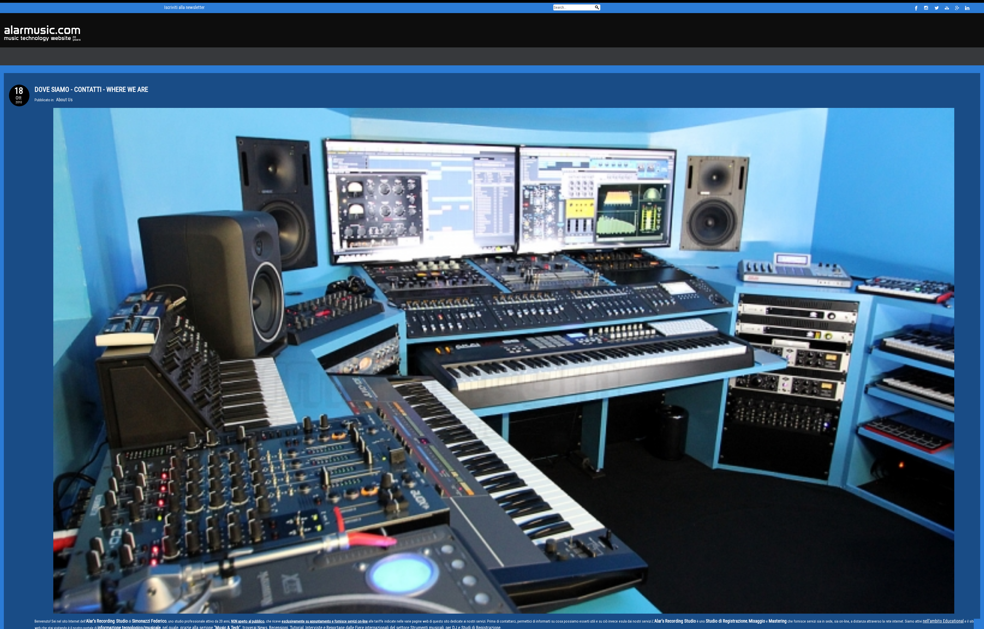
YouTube (947, 8)
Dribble (926, 8)
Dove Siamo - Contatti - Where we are (81, 87)
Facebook (916, 8)
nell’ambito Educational (908, 617)
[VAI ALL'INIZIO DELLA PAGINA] (976, 621)
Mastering (747, 617)
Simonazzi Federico (139, 617)
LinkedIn (967, 8)
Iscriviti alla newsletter (184, 7)
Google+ (957, 8)
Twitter (936, 8)
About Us (63, 96)
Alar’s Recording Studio (103, 617)
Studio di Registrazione (705, 617)
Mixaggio (729, 617)
